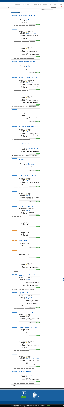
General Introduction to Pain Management (25, 371)
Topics (4, 7)
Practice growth (19, 41)
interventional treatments (31, 383)
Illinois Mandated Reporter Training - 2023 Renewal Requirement (28, 327)
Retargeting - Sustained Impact (23, 240)
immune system (17, 139)
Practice (17, 41)
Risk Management (33, 82)
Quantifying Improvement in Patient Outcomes (25, 44)
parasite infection (31, 155)
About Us (33, 392)
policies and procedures (24, 90)
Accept (49, 405)
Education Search (53, 7)
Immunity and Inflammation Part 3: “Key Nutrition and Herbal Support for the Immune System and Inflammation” (29, 127)
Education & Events (37, 4)
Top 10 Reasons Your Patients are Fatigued (25, 93)
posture (33, 58)
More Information (29, 406)
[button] (1, 7)
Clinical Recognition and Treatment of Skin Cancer (26, 206)
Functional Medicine (33, 148)
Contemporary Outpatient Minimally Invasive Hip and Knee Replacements (27, 176)
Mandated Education (28, 330)
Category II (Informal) (28, 33)
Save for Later (34, 24)
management (23, 289)
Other (30, 298)
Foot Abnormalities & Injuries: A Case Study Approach (27, 312)
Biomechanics (32, 289)
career (30, 41)
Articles (24, 4)
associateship (28, 41)
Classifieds (54, 4)
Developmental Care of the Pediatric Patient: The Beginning (27, 61)
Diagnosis (29, 98)
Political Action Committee (35, 396)
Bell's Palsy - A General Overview (24, 191)
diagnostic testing (31, 106)
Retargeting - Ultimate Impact (23, 230)
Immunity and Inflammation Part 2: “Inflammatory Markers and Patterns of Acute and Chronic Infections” (28, 143)
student (32, 41)
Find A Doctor (34, 393)
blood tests (15, 155)
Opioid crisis (18, 383)
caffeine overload (27, 106)
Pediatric (27, 66)
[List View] (21, 12)
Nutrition (32, 98)
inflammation (25, 58)
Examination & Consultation (31, 49)
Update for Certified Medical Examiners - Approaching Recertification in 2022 (29, 293)
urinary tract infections (21, 106)
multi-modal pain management (22, 383)
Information (20, 90)
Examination (18, 58)
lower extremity (28, 58)
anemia (25, 106)
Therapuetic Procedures (16, 271)
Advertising (60, 4)
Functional (22, 58)
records (27, 90)
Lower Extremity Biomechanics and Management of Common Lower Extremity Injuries (29, 275)
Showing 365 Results (13, 385)
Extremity (20, 289)
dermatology (15, 216)
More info (31, 24)
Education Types (12, 7)
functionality (27, 383)
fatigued (18, 106)
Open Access (32, 211)
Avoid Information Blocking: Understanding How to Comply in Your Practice (28, 78)
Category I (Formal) (28, 19)
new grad (34, 41)
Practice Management (33, 33)
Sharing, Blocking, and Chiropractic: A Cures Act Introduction (28, 109)
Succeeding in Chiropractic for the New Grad (25, 29)
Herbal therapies (35, 155)
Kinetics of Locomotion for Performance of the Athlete (27, 15)
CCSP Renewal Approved (36, 358)
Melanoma (18, 216)
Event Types (7, 7)
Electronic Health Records (29, 114)
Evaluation (15, 139)
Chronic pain (15, 58)
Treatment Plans (35, 98)
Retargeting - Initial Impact (23, 250)
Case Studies (15, 289)
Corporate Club (34, 398)
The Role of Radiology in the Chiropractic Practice (26, 354)
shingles (20, 216)
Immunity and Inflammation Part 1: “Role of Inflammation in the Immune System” (28, 159)
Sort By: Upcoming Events (14, 12)
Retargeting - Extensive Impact (23, 219)
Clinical (31, 19)
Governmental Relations (47, 4)
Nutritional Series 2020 (27, 139)
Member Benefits (29, 4)
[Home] (2, 7)
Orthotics (31, 58)
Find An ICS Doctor (18, 4)
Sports (28, 20)
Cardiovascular (15, 106)
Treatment (35, 106)
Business (15, 41)
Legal (28, 298)
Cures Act (18, 90)
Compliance (15, 90)
